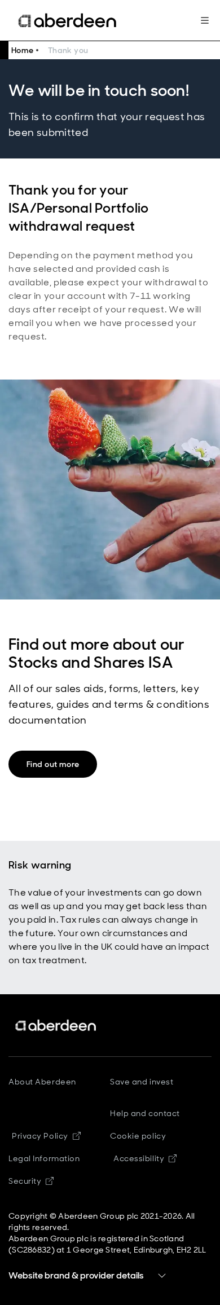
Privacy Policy (46, 1136)
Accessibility (145, 1158)
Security (31, 1181)
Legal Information (44, 1158)
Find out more (53, 764)
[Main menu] (205, 20)
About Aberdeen (42, 1082)
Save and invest (141, 1082)
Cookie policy (138, 1136)
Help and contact (145, 1113)
